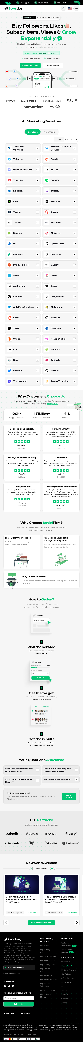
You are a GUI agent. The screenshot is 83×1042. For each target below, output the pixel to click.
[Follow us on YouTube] (4, 986)
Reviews (64, 994)
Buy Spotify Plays (46, 975)
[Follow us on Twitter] (9, 986)
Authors (64, 1003)
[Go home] (13, 8)
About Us (64, 990)
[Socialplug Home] (12, 939)
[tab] (33, 132)
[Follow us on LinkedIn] (13, 986)
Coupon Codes (67, 999)
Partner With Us (67, 966)
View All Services (30, 65)
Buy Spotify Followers (48, 979)
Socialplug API (66, 982)
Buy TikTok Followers (48, 956)
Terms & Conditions (20, 1034)
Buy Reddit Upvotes (47, 960)
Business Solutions (68, 970)
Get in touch (69, 796)
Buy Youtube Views (47, 990)
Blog (63, 986)
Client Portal (53, 65)
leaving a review (52, 404)
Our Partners (66, 974)
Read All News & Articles (41, 923)
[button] (63, 8)
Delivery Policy (31, 1034)
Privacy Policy (7, 1034)
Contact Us (65, 962)
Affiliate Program (67, 978)
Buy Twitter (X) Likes (47, 964)
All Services (44, 945)
